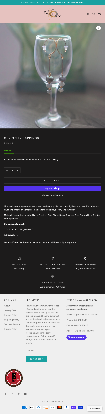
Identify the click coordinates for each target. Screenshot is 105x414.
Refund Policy (10, 315)
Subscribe (36, 359)
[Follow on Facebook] (5, 394)
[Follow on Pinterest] (18, 394)
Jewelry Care (10, 310)
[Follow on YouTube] (25, 394)
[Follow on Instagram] (12, 394)
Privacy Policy (10, 329)
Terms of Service (12, 324)
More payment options (52, 195)
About (7, 305)
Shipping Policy (11, 319)
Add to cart (52, 180)
